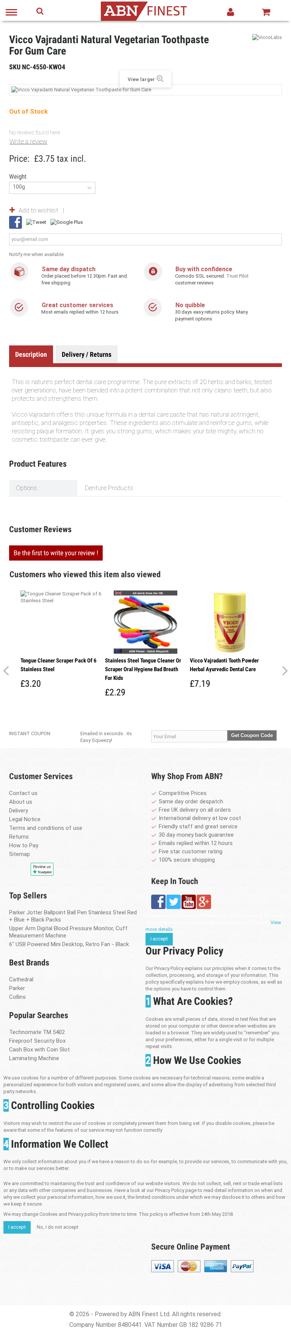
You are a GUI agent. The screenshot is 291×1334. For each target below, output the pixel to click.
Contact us (23, 793)
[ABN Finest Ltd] (143, 10)
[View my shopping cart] (266, 11)
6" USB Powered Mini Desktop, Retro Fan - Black (69, 944)
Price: (19, 158)
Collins (17, 996)
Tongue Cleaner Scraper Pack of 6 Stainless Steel (58, 665)
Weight (18, 176)
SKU (14, 67)
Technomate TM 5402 (37, 1032)
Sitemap (19, 854)
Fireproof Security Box (37, 1040)
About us (20, 801)
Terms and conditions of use (45, 828)
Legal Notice (25, 819)
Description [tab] (31, 354)
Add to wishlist (38, 210)
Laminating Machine (34, 1058)
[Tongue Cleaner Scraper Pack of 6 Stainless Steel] (60, 622)
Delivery (18, 810)
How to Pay (23, 845)
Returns (19, 836)
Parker (17, 988)
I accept (159, 939)
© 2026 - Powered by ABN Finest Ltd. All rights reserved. (145, 1314)
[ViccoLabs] (267, 37)
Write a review (28, 141)
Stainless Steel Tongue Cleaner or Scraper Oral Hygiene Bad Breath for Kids (143, 669)
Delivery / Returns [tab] (86, 354)
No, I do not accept (57, 1227)
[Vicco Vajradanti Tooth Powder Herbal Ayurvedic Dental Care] (230, 622)
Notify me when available (36, 254)
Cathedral (21, 979)
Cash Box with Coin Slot (39, 1049)
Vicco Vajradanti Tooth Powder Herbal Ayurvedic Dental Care (224, 665)
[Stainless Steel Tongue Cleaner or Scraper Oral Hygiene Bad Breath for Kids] (145, 622)
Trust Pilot (237, 276)
